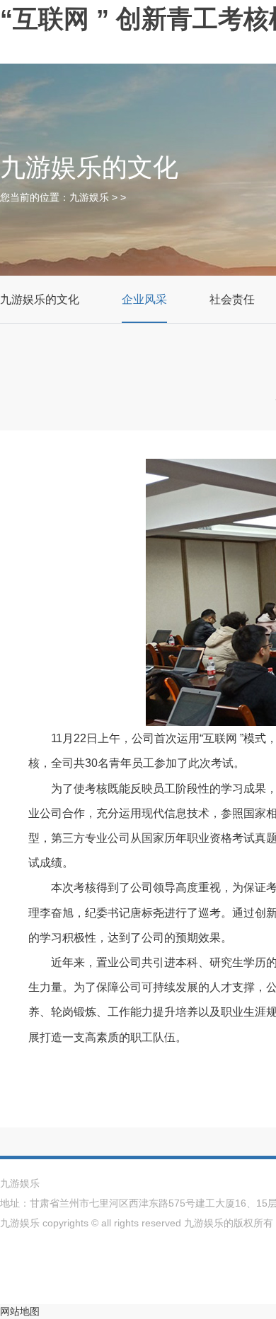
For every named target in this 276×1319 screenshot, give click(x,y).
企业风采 (144, 299)
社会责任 (232, 299)
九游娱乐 (89, 197)
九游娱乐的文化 (39, 299)
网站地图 (20, 1311)
